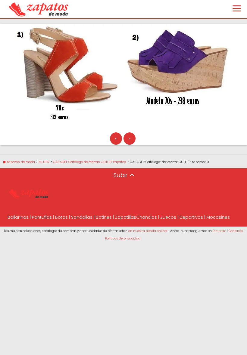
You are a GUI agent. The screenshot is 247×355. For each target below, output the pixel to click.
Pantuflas (42, 217)
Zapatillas (125, 217)
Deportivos (191, 217)
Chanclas (146, 217)
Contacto (236, 231)
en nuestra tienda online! (147, 231)
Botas (61, 217)
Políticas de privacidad (122, 238)
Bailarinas (18, 217)
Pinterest (219, 231)
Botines (104, 217)
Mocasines (218, 217)
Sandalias (81, 217)
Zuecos (168, 217)
